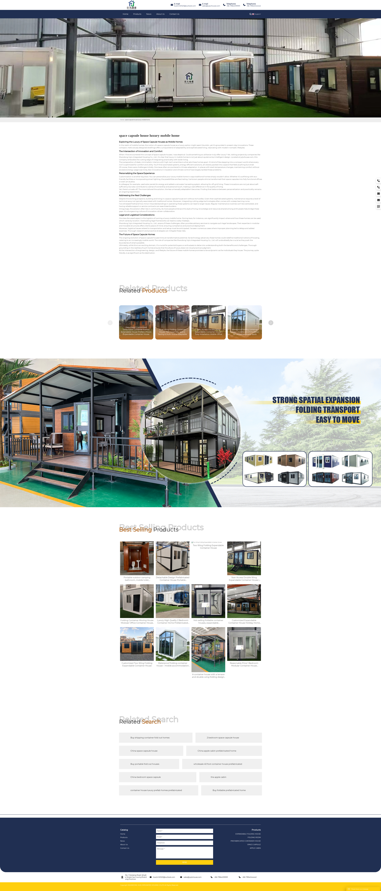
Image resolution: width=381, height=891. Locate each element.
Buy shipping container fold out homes (150, 737)
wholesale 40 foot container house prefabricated (218, 764)
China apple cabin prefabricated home (217, 751)
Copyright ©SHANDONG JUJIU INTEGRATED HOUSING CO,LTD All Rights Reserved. (149, 885)
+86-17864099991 (233, 6)
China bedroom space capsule (145, 777)
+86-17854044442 (253, 6)
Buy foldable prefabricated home (229, 790)
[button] (270, 322)
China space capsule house (143, 751)
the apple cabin (218, 777)
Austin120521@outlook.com (185, 6)
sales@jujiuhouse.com (211, 6)
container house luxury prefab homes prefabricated (156, 790)
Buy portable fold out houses (144, 764)
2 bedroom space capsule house (223, 737)
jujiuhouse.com (247, 157)
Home (122, 119)
